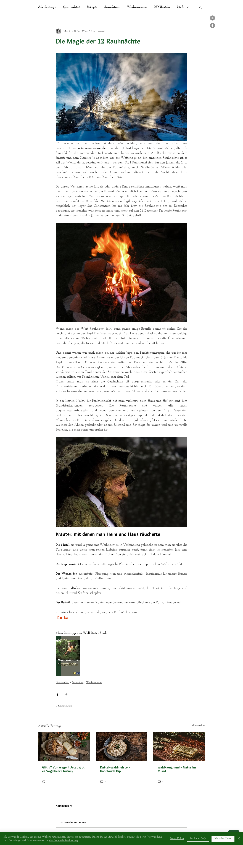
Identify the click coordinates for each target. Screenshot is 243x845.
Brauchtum (112, 7)
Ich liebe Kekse (223, 838)
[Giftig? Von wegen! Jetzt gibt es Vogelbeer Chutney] (64, 746)
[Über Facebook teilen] (57, 695)
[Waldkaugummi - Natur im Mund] (179, 746)
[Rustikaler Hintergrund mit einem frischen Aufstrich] (121, 746)
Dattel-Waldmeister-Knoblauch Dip (115, 769)
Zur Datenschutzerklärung (63, 840)
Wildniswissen (137, 7)
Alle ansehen (198, 725)
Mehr (181, 7)
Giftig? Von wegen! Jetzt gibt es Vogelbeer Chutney (63, 769)
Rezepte (92, 7)
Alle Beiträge (47, 7)
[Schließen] (239, 838)
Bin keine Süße (198, 838)
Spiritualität (71, 7)
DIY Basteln (162, 7)
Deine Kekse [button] (177, 838)
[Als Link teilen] (66, 695)
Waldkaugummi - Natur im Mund (177, 769)
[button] (200, 7)
